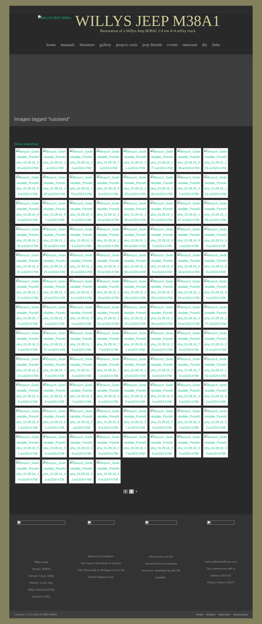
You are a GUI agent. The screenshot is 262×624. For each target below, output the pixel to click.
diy (204, 44)
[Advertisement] (131, 87)
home (51, 44)
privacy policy (241, 614)
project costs (127, 44)
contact (199, 614)
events (172, 44)
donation (210, 614)
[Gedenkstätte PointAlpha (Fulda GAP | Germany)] (27, 160)
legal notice (224, 614)
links (216, 44)
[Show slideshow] (26, 144)
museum (190, 44)
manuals (68, 44)
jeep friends (152, 44)
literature (87, 44)
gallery (105, 44)
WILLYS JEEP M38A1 (147, 20)
